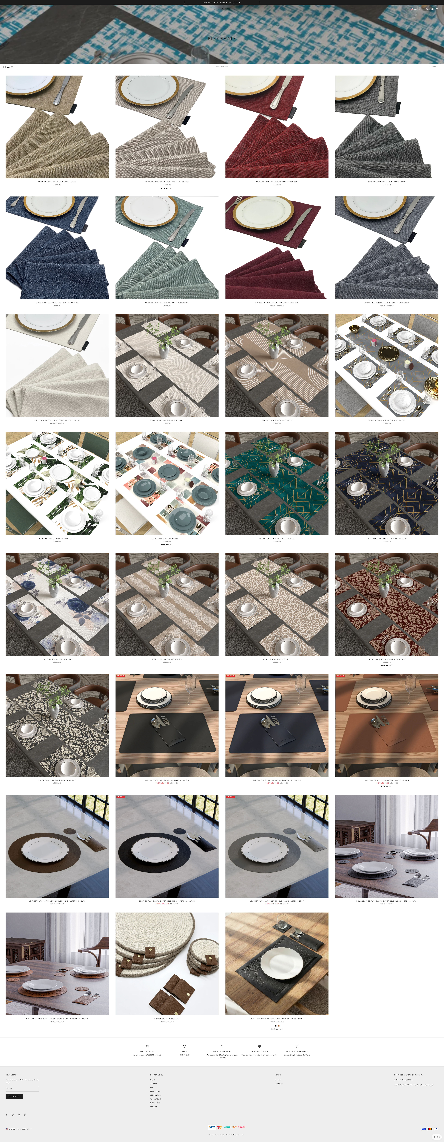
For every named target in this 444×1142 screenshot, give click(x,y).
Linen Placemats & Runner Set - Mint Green (167, 303)
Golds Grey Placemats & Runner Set (387, 420)
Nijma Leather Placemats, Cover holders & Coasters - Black (387, 901)
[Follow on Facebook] (7, 1114)
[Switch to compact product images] (12, 67)
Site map (153, 1107)
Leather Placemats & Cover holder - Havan (387, 780)
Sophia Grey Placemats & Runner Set (57, 780)
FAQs (152, 1087)
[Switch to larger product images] (4, 67)
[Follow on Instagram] (13, 1114)
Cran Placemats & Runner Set (277, 659)
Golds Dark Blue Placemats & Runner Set (387, 538)
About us (153, 1084)
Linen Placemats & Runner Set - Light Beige (167, 182)
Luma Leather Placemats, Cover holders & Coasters (277, 1019)
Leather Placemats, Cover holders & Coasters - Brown (57, 901)
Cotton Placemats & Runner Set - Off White (57, 420)
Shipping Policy (155, 1095)
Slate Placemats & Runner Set (167, 659)
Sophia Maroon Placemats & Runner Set (387, 659)
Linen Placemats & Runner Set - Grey (386, 182)
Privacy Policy (155, 1091)
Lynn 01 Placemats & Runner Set (277, 420)
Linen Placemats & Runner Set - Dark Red (277, 182)
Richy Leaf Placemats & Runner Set (57, 538)
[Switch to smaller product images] (8, 67)
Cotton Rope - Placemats (167, 1019)
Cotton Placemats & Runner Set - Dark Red (277, 303)
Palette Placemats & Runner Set (167, 538)
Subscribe (14, 1096)
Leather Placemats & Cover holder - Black (167, 780)
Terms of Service (156, 1099)
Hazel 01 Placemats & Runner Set (167, 420)
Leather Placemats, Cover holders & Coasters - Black (167, 901)
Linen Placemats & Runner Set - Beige (57, 182)
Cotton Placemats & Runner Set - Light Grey (387, 303)
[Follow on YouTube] (19, 1114)
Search (152, 1080)
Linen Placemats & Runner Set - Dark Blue (57, 303)
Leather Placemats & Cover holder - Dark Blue (277, 780)
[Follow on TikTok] (25, 1114)
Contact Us (279, 1084)
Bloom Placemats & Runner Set (57, 659)
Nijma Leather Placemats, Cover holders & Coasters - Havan (57, 1019)
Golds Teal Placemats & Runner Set (277, 538)
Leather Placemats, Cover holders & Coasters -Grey (277, 901)
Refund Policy (155, 1103)
